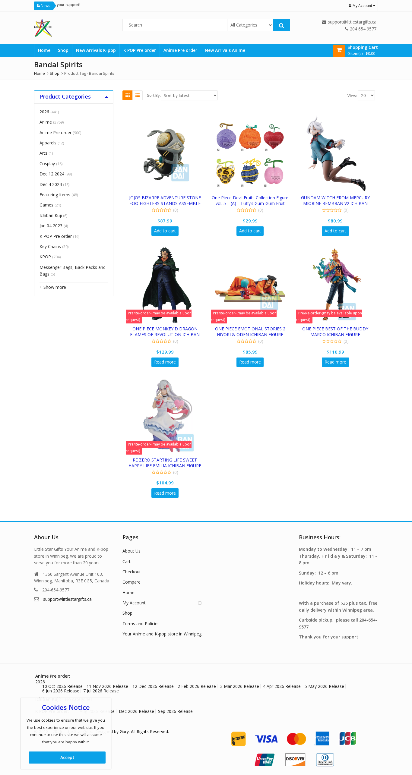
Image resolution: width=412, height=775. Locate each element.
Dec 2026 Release (136, 711)
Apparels (48, 143)
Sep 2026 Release (175, 711)
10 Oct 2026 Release (62, 686)
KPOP (45, 257)
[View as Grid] (127, 95)
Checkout (131, 572)
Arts (43, 153)
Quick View (168, 197)
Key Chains (50, 246)
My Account (134, 603)
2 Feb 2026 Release (197, 686)
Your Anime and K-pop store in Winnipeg (161, 634)
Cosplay (47, 163)
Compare (131, 582)
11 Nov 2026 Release (107, 686)
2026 (44, 112)
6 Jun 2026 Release (60, 691)
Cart (126, 561)
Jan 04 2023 (51, 225)
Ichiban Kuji (51, 215)
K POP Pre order (139, 50)
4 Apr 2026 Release (282, 686)
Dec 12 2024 (52, 174)
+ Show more (53, 287)
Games (46, 205)
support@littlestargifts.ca (67, 599)
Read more (165, 362)
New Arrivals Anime (225, 50)
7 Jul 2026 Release (101, 691)
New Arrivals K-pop (96, 50)
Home (44, 50)
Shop (63, 50)
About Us (131, 551)
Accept (67, 757)
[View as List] (137, 95)
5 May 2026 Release (324, 686)
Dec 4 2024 (51, 184)
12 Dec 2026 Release (153, 686)
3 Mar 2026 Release (239, 686)
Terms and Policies (141, 623)
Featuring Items (55, 194)
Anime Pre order (180, 50)
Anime (46, 122)
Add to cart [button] (165, 231)
